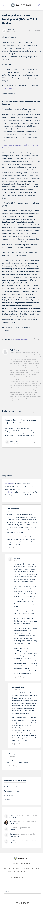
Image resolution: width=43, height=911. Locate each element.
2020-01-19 (16, 689)
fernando (12, 840)
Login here (9, 484)
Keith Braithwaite (13, 509)
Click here (9, 492)
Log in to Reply (12, 548)
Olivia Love (13, 815)
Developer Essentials (20, 339)
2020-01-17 (10, 511)
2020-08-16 (11, 756)
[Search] (39, 5)
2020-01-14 (11, 32)
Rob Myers (11, 29)
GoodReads (9, 88)
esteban (12, 821)
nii (10, 828)
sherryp (12, 834)
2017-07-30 (14, 443)
